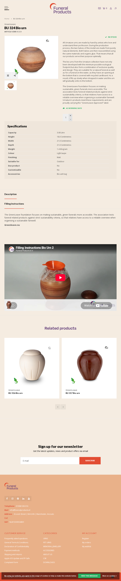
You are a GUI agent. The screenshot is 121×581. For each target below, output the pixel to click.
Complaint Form (11, 562)
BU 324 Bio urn (19, 19)
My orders (86, 542)
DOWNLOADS (49, 562)
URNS (45, 538)
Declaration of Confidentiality (16, 546)
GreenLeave (10, 24)
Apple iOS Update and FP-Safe (17, 558)
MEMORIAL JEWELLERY (52, 546)
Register (85, 538)
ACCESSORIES (48, 550)
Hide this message (89, 576)
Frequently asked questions (15, 538)
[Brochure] (99, 8)
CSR (44, 558)
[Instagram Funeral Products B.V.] (12, 498)
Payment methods (12, 550)
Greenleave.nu (12, 225)
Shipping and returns (13, 554)
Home (6, 19)
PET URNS (47, 542)
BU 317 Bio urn (55, 393)
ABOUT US (47, 554)
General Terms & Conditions (16, 542)
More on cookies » (109, 576)
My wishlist (86, 546)
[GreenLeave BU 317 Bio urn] (71, 365)
